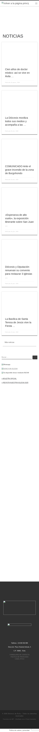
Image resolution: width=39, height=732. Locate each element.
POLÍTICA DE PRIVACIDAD (19, 657)
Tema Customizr (31, 719)
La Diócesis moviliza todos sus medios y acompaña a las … (16, 121)
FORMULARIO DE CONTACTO (19, 655)
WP (13, 719)
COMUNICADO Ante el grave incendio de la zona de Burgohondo (19, 170)
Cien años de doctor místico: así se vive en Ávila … (17, 73)
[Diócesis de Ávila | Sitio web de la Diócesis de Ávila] (15, 3)
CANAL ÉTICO (19, 659)
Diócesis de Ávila (14, 713)
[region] (19, 16)
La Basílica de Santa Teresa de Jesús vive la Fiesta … (18, 322)
